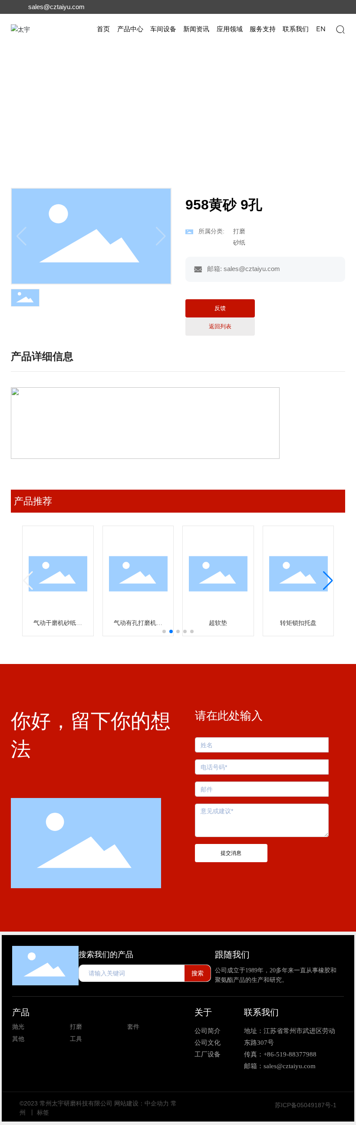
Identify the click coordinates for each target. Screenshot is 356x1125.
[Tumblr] (321, 7)
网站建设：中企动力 (141, 1103)
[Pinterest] (337, 7)
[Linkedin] (290, 7)
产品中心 (56, 105)
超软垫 (218, 623)
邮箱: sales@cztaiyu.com (243, 268)
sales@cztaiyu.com (56, 6)
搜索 (197, 973)
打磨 (88, 105)
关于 (203, 1012)
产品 (21, 1012)
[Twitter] (306, 7)
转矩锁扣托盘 (298, 623)
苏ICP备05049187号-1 (305, 1105)
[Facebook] (274, 7)
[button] (164, 631)
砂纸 (113, 105)
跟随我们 (232, 954)
